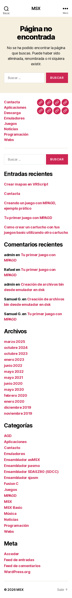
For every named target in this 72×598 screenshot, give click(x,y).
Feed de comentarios (22, 566)
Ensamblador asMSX (22, 460)
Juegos (10, 123)
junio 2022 (13, 365)
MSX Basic (13, 507)
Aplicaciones (15, 107)
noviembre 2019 (18, 413)
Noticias (11, 129)
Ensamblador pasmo (22, 466)
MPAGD (10, 495)
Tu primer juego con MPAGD (28, 218)
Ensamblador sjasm (21, 478)
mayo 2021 (13, 377)
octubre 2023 (16, 353)
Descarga (12, 113)
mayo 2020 (14, 389)
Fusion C (11, 484)
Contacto (12, 448)
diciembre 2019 (17, 407)
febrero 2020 (15, 395)
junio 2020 (13, 383)
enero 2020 (14, 401)
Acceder (11, 554)
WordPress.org (17, 572)
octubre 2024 (16, 347)
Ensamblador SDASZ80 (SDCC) (31, 472)
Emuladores (14, 118)
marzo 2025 (14, 341)
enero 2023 (14, 359)
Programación (16, 134)
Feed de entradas (19, 560)
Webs (9, 140)
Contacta (12, 102)
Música (10, 513)
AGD (8, 436)
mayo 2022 (14, 371)
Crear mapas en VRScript (26, 184)
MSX (36, 8)
